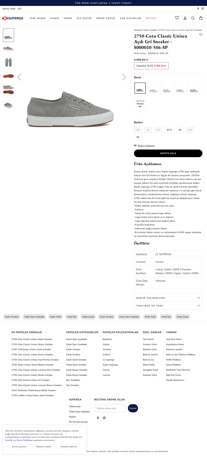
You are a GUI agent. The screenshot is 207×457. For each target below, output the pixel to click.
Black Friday (149, 364)
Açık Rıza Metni (173, 339)
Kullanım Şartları (174, 349)
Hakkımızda (74, 406)
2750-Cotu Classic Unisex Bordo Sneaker (32, 375)
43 (180, 129)
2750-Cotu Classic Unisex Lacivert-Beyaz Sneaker (37, 385)
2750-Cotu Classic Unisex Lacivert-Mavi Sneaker (36, 369)
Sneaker (153, 30)
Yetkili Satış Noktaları (79, 411)
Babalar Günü (150, 349)
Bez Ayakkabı (73, 380)
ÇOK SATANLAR (130, 18)
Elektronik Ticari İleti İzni (178, 369)
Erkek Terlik (150, 316)
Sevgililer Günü (150, 369)
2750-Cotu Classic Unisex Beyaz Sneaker (32, 344)
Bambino (107, 339)
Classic (106, 369)
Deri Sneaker (72, 385)
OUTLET (151, 18)
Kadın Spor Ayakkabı (34, 316)
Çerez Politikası (173, 364)
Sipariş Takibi (8, 8)
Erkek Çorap (182, 316)
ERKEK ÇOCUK (105, 18)
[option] (103, 3)
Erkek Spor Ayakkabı (129, 316)
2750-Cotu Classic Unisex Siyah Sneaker (32, 339)
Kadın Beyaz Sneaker (76, 369)
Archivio (107, 349)
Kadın (146, 30)
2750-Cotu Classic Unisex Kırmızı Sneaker (32, 354)
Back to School (150, 354)
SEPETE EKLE (168, 153)
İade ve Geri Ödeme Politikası (180, 354)
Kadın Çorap (88, 316)
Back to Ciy (148, 359)
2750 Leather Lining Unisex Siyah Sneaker (33, 395)
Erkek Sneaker (106, 316)
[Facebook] (198, 8)
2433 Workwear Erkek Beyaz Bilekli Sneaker (34, 390)
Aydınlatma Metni (175, 344)
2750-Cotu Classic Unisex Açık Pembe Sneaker (35, 359)
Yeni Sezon (148, 339)
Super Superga (110, 364)
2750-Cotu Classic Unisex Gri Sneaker (31, 380)
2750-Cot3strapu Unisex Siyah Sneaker (31, 349)
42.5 (169, 129)
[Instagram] (203, 8)
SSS (19, 8)
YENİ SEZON (38, 18)
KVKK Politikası (173, 359)
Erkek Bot (166, 316)
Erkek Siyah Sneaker (76, 364)
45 (137, 137)
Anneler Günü (150, 344)
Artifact (106, 354)
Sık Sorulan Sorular (78, 421)
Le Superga (108, 359)
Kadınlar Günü (150, 375)
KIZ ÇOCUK (84, 18)
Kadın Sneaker (11, 316)
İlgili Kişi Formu (173, 375)
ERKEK (68, 18)
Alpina (106, 344)
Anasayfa (138, 30)
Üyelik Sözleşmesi (175, 380)
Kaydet (133, 408)
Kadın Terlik (55, 316)
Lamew (106, 375)
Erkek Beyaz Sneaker (76, 375)
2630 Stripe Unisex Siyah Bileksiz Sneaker (33, 364)
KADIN (54, 18)
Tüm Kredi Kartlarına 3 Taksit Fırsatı (103, 3)
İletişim (72, 416)
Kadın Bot (71, 316)
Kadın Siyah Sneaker (76, 359)
